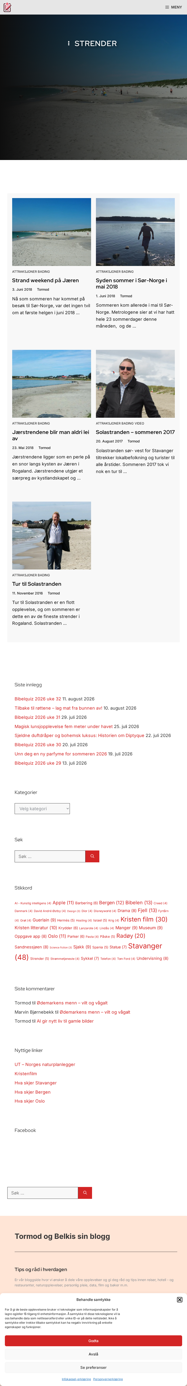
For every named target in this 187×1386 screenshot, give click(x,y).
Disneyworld (105, 911)
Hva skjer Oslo (30, 1101)
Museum (151, 927)
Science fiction (61, 947)
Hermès (66, 920)
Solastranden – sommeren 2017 (135, 432)
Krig (113, 920)
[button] (179, 1299)
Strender (39, 959)
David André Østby (50, 911)
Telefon (108, 959)
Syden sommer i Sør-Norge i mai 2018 (131, 283)
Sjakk (82, 946)
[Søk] (92, 856)
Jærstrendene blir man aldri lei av (50, 435)
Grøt (25, 920)
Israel (100, 920)
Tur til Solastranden (36, 583)
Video (139, 423)
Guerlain (44, 919)
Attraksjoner (24, 271)
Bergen (111, 902)
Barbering (86, 903)
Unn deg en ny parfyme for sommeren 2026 (61, 753)
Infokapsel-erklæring (76, 1379)
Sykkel (90, 958)
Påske (107, 936)
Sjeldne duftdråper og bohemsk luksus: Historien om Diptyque (79, 735)
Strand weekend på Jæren (45, 280)
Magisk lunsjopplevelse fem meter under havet (64, 726)
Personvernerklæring (108, 1379)
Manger (126, 927)
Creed (161, 903)
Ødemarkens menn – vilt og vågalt (72, 1002)
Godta (93, 1340)
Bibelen (138, 902)
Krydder (68, 928)
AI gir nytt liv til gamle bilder (65, 1021)
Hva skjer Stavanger (36, 1082)
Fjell (147, 910)
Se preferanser (93, 1367)
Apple (63, 902)
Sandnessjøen (31, 947)
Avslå (93, 1354)
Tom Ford (126, 959)
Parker (75, 936)
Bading (44, 271)
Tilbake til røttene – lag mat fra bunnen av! (58, 708)
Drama (127, 910)
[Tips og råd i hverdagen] (7, 7)
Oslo (57, 936)
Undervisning (152, 958)
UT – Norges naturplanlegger (45, 1064)
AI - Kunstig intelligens (33, 903)
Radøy (131, 935)
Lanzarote (88, 928)
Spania (100, 947)
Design (73, 911)
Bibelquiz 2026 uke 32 (38, 698)
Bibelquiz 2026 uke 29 (38, 763)
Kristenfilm (26, 1073)
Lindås (107, 928)
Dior (87, 911)
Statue (118, 947)
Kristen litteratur (36, 927)
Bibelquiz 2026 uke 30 (38, 744)
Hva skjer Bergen (33, 1092)
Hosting (84, 920)
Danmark (24, 911)
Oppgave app (31, 936)
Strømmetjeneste (65, 959)
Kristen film (144, 919)
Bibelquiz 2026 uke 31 (37, 717)
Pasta (92, 936)
